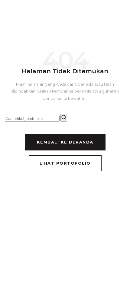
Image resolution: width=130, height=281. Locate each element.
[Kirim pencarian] (63, 118)
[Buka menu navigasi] (119, 13)
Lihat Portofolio (65, 163)
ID (88, 13)
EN (99, 13)
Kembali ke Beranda (65, 142)
